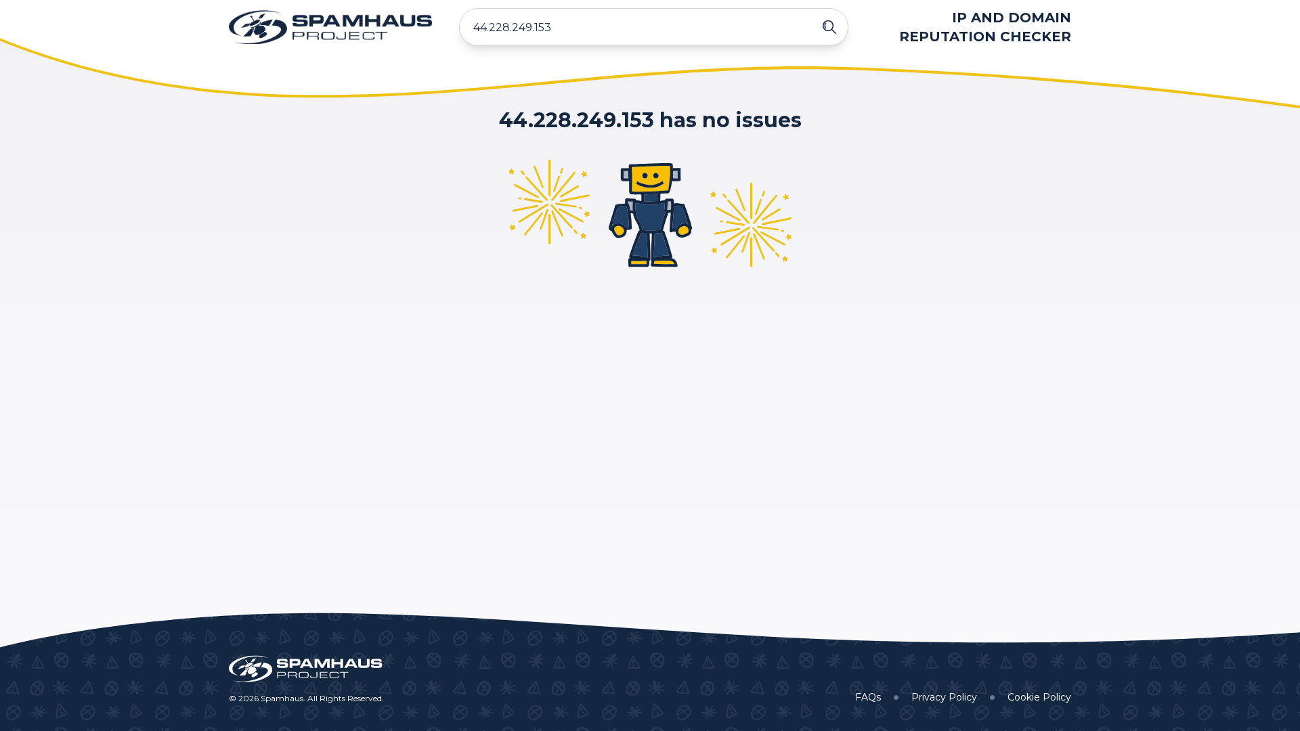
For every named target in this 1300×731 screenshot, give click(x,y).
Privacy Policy (944, 697)
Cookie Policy (1039, 697)
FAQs (868, 697)
